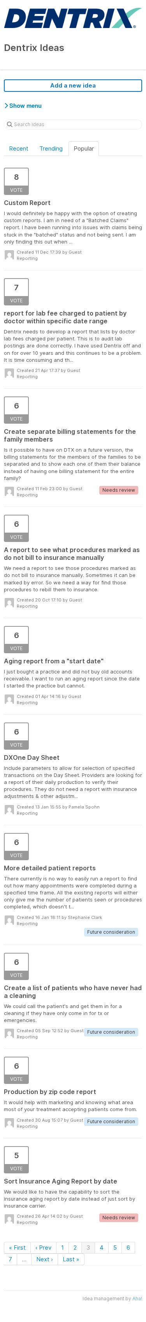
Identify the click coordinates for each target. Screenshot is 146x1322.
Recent (18, 148)
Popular (84, 148)
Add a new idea (73, 85)
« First (17, 1247)
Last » (71, 1259)
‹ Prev (43, 1247)
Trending (51, 148)
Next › (44, 1259)
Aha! (137, 1298)
